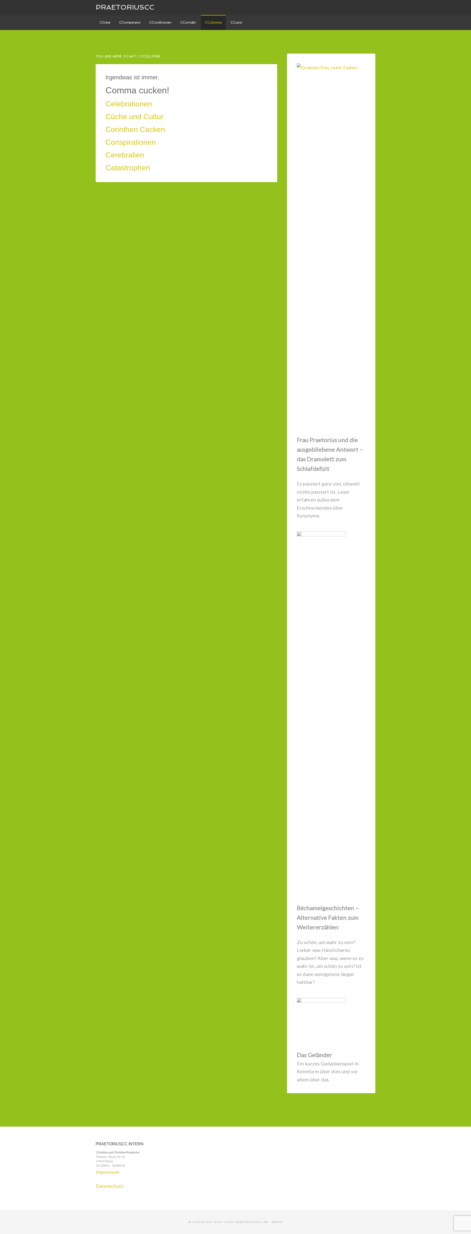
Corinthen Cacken (135, 129)
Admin (277, 1222)
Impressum (107, 1172)
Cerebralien (124, 155)
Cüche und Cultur (134, 117)
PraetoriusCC (125, 7)
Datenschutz (110, 1186)
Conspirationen (130, 142)
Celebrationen (128, 104)
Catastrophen (127, 168)
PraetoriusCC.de (251, 1222)
